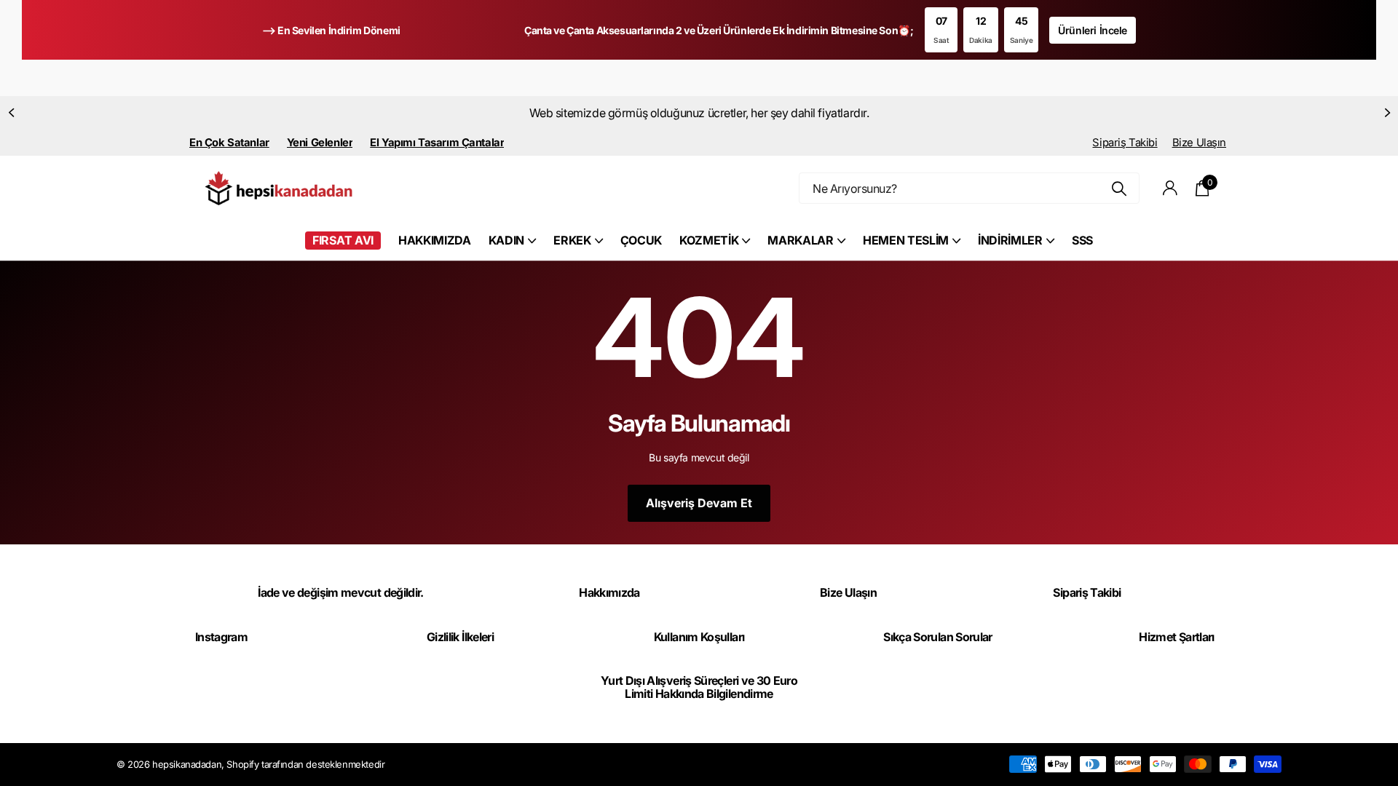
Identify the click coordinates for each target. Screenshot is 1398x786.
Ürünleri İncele (1092, 30)
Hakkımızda (609, 592)
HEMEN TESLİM (906, 240)
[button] (11, 113)
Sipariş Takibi (1124, 142)
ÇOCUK (641, 240)
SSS (1082, 240)
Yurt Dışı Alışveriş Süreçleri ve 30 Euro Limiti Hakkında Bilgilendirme (699, 687)
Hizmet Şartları (1176, 637)
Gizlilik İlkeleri (460, 637)
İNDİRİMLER (1010, 240)
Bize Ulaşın (1199, 142)
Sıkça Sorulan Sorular (937, 637)
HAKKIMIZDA (434, 240)
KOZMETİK (708, 240)
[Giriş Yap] (1170, 188)
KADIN (506, 240)
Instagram (221, 637)
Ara (1119, 188)
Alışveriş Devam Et (699, 503)
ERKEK (572, 240)
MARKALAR (800, 240)
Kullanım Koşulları (699, 637)
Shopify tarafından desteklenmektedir (305, 764)
